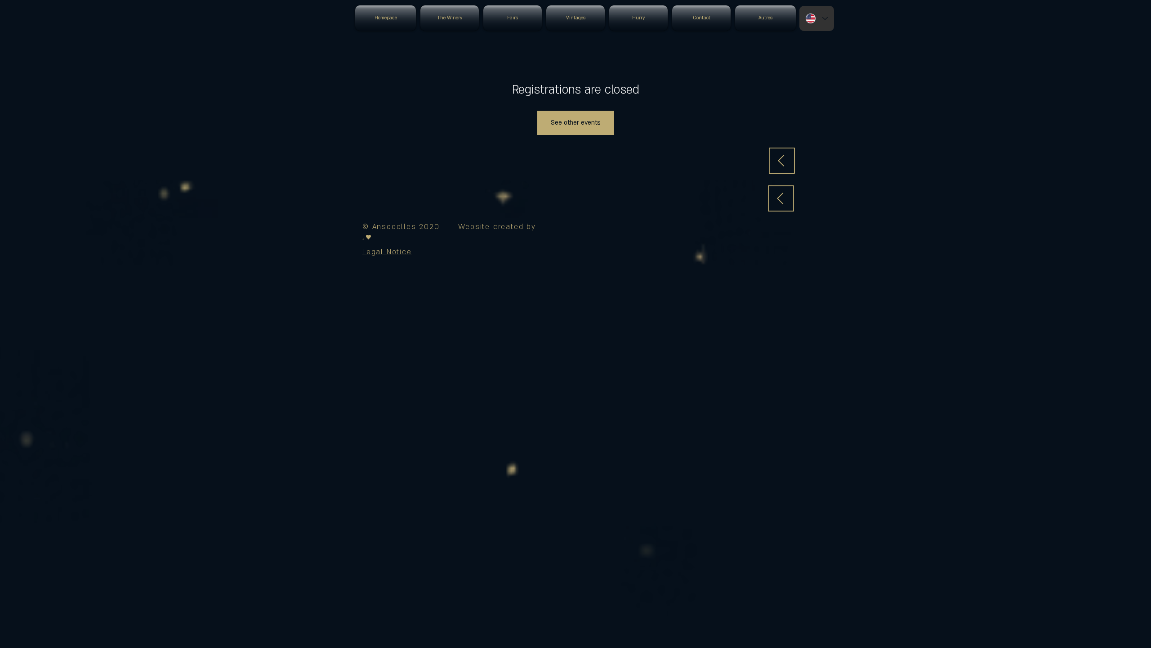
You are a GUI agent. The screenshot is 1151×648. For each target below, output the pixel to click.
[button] (387, 252)
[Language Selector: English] (816, 18)
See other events (576, 122)
